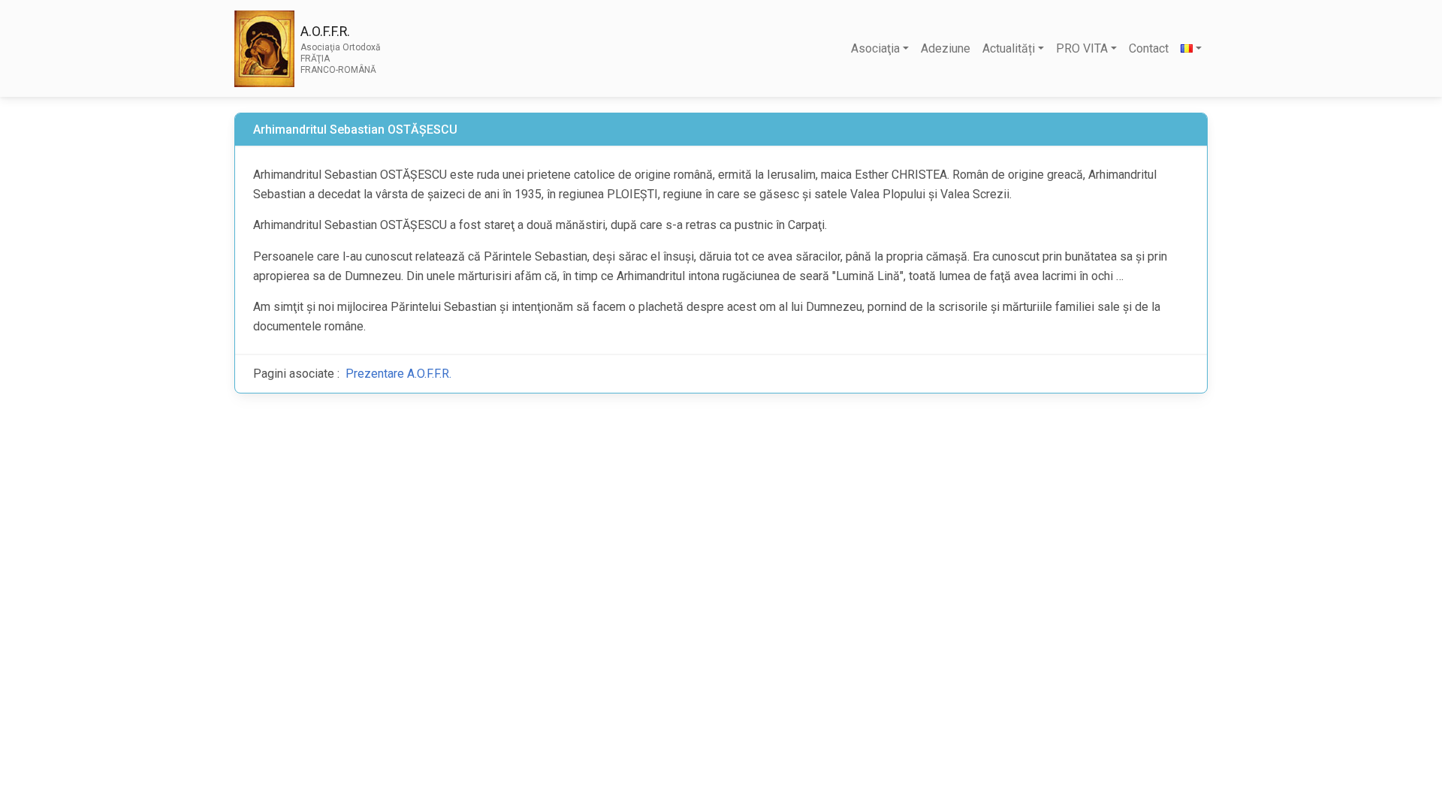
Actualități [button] (1008, 48)
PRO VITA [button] (1082, 48)
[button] (1191, 49)
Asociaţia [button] (875, 48)
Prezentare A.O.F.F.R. (398, 373)
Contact (1149, 48)
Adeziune (945, 48)
